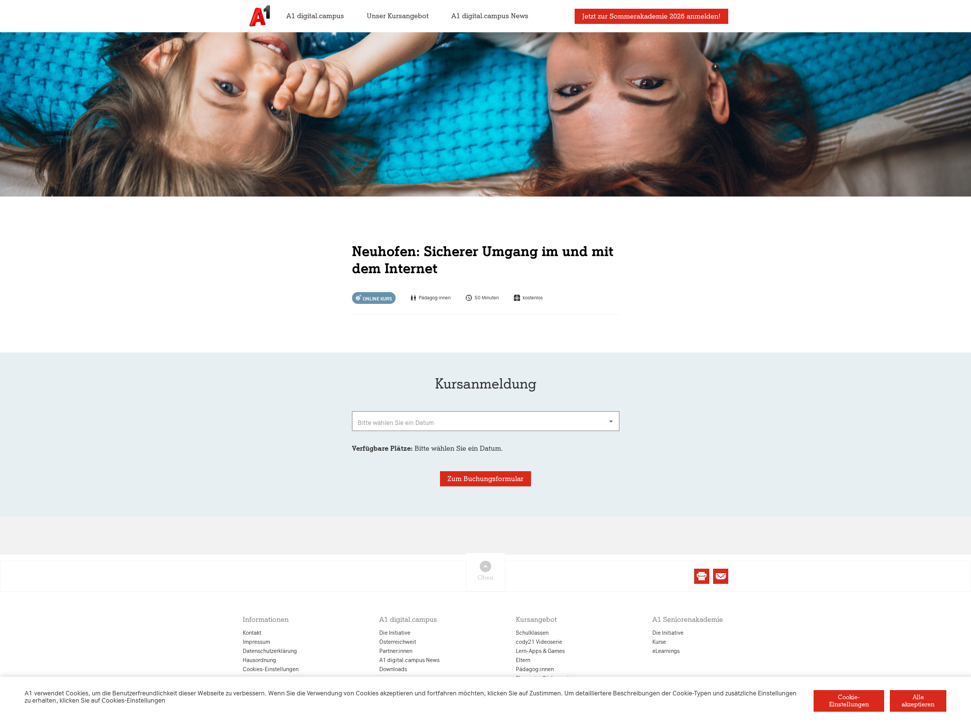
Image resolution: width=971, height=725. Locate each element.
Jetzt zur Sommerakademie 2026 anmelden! (651, 16)
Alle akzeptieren (918, 701)
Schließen (363, 449)
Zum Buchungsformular (485, 479)
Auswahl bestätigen (526, 449)
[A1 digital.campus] (259, 16)
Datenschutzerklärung (408, 287)
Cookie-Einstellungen (849, 701)
